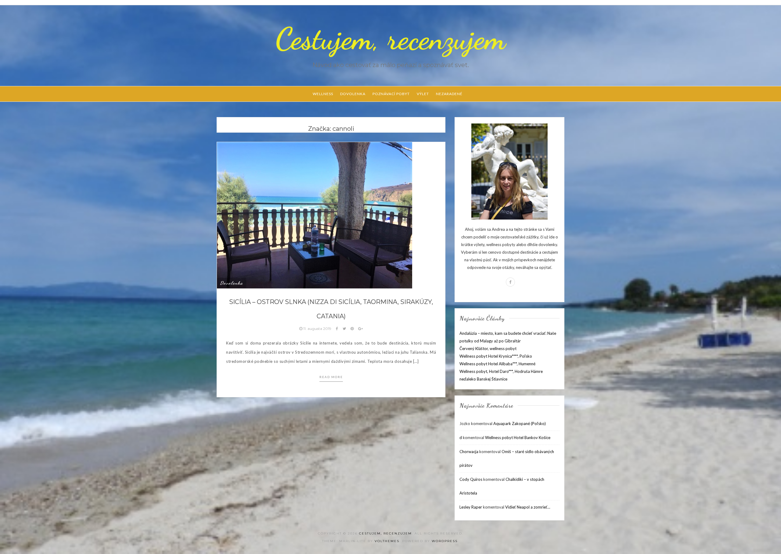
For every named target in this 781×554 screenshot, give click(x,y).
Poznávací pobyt (391, 93)
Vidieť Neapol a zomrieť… (527, 507)
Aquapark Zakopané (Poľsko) (519, 423)
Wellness (323, 93)
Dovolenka (352, 93)
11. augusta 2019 (317, 328)
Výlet (423, 93)
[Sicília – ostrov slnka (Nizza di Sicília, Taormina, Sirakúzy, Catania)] (314, 214)
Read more (331, 377)
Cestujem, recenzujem (390, 38)
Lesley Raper (470, 507)
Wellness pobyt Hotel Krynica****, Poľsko (495, 356)
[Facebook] (510, 282)
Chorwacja (468, 451)
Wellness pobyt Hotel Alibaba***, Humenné (497, 363)
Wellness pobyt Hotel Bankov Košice (517, 437)
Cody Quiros (470, 479)
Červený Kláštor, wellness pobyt (487, 348)
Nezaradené (449, 93)
